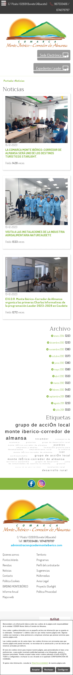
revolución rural (56, 467)
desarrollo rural (55, 470)
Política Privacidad (46, 591)
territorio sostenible (18, 462)
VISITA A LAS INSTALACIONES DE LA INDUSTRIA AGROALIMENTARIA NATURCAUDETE (35, 233)
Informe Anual (10, 591)
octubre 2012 (57, 356)
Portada (8, 80)
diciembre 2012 (56, 342)
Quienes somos (11, 554)
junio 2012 (59, 362)
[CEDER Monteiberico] (36, 32)
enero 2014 (58, 335)
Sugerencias (43, 570)
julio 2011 (59, 409)
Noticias (19, 80)
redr (62, 452)
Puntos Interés (10, 560)
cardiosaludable (19, 456)
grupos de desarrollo (47, 462)
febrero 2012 (58, 389)
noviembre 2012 (56, 349)
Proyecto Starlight (46, 586)
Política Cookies (11, 581)
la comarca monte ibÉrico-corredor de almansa (42, 451)
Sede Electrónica (50, 55)
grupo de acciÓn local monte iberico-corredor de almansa (37, 431)
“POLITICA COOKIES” (40, 663)
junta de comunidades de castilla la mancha (39, 463)
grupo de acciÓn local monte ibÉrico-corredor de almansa (39, 457)
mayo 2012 (59, 369)
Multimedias (43, 575)
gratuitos (31, 442)
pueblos (59, 445)
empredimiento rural (41, 449)
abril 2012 (59, 376)
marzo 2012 (58, 382)
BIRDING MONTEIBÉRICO (15, 586)
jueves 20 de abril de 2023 (28, 467)
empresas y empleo (27, 447)
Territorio (41, 554)
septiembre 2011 (56, 396)
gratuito (61, 464)
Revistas (7, 565)
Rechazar (48, 669)
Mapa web (8, 597)
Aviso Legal (42, 581)
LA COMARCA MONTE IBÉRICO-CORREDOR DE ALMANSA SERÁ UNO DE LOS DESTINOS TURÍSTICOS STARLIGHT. (33, 153)
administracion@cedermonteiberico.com (36, 545)
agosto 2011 (58, 403)
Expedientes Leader (48, 68)
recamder (42, 439)
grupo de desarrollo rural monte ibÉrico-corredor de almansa (39, 444)
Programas (42, 560)
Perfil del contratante (47, 565)
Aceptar (36, 669)
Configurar (63, 669)
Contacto (8, 575)
